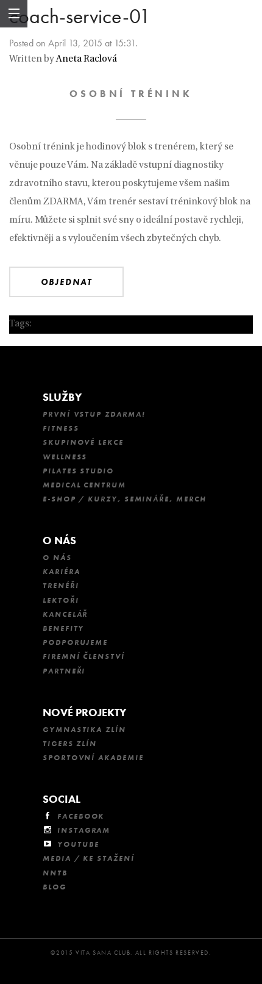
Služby (62, 397)
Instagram (83, 830)
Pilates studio (78, 471)
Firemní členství (84, 656)
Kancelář (65, 614)
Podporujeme (75, 642)
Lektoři (61, 600)
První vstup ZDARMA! (94, 414)
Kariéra (61, 571)
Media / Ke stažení (89, 858)
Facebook (80, 816)
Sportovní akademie (93, 758)
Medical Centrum (84, 485)
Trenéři (61, 586)
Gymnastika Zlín (84, 729)
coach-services (65, 324)
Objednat (66, 281)
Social (61, 799)
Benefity (63, 628)
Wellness (65, 457)
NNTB (55, 873)
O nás (59, 540)
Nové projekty (84, 712)
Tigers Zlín (70, 744)
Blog (54, 887)
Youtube (78, 844)
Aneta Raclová (86, 59)
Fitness (61, 428)
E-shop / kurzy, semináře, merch (125, 499)
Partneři (64, 671)
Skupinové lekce (83, 442)
